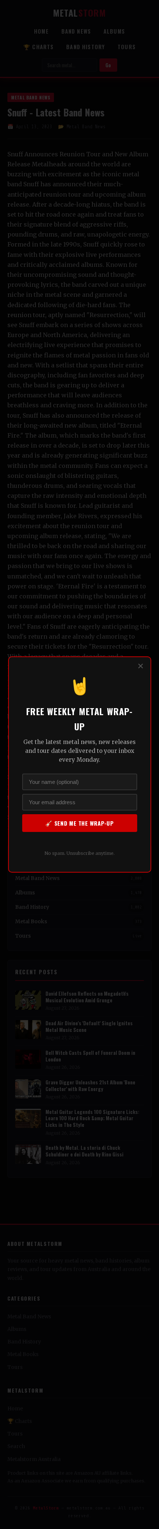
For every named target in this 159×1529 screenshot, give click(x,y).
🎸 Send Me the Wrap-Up (79, 823)
